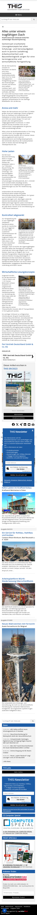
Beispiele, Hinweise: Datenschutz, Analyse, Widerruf (18, 481)
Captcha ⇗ (26, 471)
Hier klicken (20, 469)
